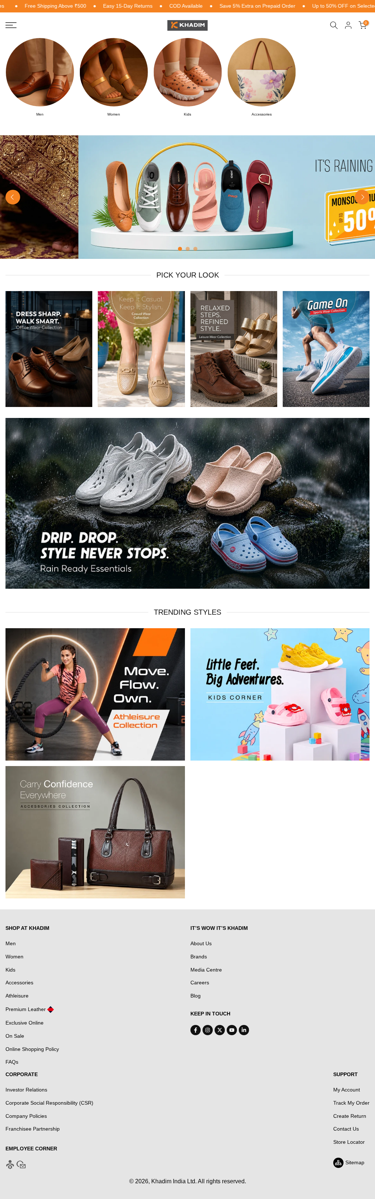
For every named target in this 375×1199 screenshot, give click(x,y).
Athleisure (17, 996)
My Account (346, 1090)
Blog (195, 996)
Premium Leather (25, 1009)
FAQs (11, 1062)
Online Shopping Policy (32, 1049)
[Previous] (12, 197)
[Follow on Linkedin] (244, 1030)
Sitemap (354, 1162)
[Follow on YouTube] (232, 1030)
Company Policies (26, 1116)
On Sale (14, 1036)
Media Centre (206, 970)
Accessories (19, 982)
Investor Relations (26, 1090)
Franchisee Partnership (32, 1129)
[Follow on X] (220, 1030)
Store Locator (349, 1142)
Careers (199, 982)
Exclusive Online (24, 1023)
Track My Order (351, 1103)
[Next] (362, 197)
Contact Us (346, 1129)
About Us (201, 943)
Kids (10, 970)
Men (10, 943)
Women (14, 956)
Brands (198, 956)
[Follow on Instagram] (208, 1030)
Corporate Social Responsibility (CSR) (49, 1103)
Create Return (349, 1116)
